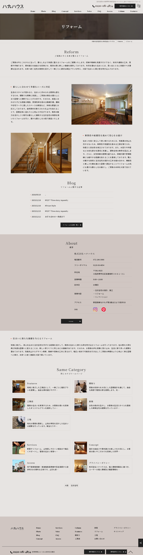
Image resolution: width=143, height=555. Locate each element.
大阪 (66, 485)
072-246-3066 (98, 259)
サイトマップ (119, 531)
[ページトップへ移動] (131, 552)
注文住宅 (74, 485)
